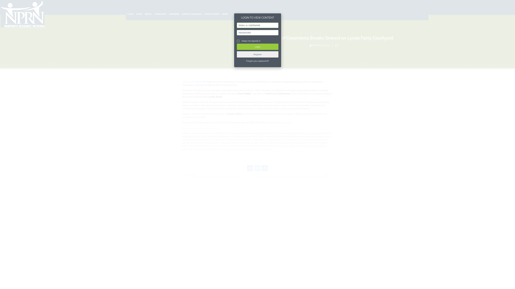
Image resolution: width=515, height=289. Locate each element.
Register (257, 54)
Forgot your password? (257, 61)
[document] (257, 144)
